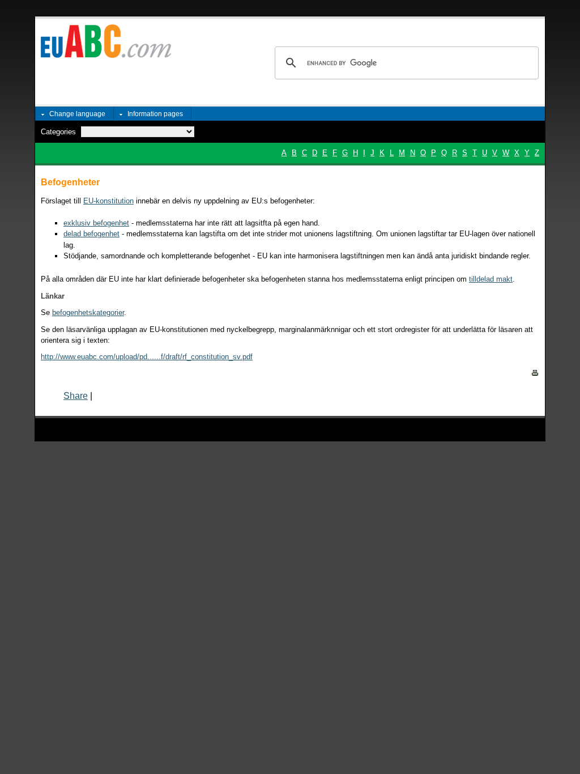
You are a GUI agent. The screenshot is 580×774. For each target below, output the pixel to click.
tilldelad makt (491, 279)
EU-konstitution (108, 201)
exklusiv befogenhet (96, 223)
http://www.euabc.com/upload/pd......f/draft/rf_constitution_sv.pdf (147, 356)
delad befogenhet (91, 233)
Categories (58, 131)
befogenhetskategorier (88, 312)
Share (75, 396)
